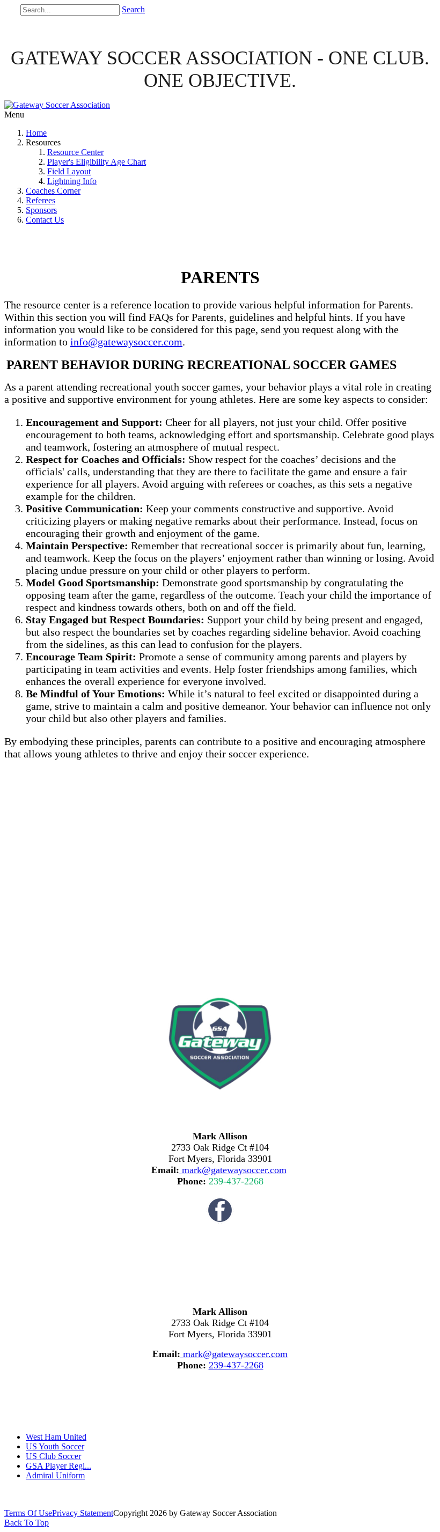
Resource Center (75, 152)
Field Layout (69, 171)
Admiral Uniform (55, 1475)
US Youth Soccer (55, 1446)
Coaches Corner (53, 190)
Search (133, 9)
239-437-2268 (236, 1181)
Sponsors (41, 210)
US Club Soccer (53, 1456)
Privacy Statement (82, 1513)
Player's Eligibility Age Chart (96, 161)
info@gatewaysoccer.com (126, 342)
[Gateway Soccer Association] (57, 104)
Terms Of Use (28, 1513)
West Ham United (56, 1436)
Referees (40, 200)
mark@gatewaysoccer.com (234, 1170)
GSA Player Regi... (58, 1465)
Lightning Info (72, 181)
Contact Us (45, 219)
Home (36, 132)
